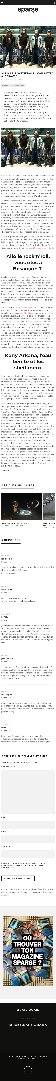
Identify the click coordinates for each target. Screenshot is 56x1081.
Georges (7, 589)
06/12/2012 (5, 691)
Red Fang (29, 307)
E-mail (5, 832)
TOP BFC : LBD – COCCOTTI (15, 523)
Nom (4, 817)
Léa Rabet (6, 525)
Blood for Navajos (27, 313)
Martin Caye (6, 80)
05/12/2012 (5, 556)
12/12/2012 (5, 725)
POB (4, 727)
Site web (5, 846)
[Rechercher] (54, 2)
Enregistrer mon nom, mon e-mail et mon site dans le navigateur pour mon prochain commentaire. (25, 866)
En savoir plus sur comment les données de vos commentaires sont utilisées (28, 892)
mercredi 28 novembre (35, 248)
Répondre (6, 562)
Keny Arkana (6, 321)
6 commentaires (17, 85)
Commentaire (8, 767)
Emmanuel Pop (36, 212)
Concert (5, 85)
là (46, 101)
